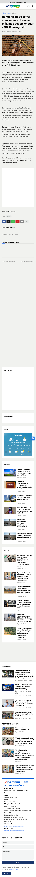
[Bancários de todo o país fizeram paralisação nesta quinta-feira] (8, 715)
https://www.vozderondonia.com (14, 826)
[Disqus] (18, 287)
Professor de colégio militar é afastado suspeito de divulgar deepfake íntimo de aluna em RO (24, 590)
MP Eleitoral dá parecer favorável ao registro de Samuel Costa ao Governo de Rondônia (24, 702)
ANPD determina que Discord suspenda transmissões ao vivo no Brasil (24, 510)
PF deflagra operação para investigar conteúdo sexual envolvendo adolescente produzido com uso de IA (24, 561)
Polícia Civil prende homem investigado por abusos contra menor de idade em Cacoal (24, 604)
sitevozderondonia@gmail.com (14, 830)
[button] (3, 6)
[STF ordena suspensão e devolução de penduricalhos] (10, 522)
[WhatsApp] (13, 221)
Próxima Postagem (27, 261)
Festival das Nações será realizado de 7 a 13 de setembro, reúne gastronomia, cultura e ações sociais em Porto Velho (23, 689)
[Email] (22, 221)
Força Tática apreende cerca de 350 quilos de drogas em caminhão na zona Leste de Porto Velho (24, 618)
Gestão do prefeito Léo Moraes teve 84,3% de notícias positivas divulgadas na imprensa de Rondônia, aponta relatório (24, 674)
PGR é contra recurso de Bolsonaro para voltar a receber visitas (24, 498)
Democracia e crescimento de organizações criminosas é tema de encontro (24, 485)
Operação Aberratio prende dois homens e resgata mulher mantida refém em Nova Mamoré (24, 576)
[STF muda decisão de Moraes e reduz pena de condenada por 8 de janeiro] (10, 536)
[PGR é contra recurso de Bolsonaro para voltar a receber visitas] (10, 498)
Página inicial (6, 13)
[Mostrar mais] (26, 221)
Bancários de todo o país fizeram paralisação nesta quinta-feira (24, 714)
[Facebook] (4, 221)
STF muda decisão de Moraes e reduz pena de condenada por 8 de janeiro (24, 536)
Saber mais (14, 869)
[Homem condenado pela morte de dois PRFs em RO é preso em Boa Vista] (10, 472)
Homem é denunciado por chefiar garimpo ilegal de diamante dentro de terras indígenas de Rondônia (24, 632)
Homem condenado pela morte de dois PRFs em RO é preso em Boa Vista (24, 472)
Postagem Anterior (9, 261)
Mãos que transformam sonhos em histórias (23, 728)
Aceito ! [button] (6, 873)
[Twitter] (8, 221)
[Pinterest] (18, 221)
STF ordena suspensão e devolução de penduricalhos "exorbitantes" (22, 523)
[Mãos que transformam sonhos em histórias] (8, 731)
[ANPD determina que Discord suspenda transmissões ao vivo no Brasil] (10, 510)
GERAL (14, 13)
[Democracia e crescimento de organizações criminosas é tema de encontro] (10, 484)
